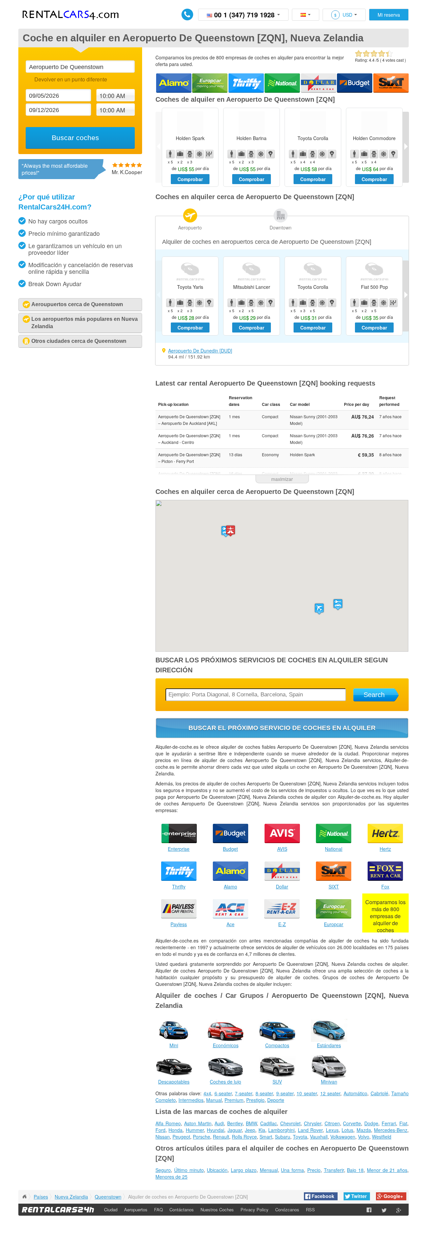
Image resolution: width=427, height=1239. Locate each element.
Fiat (403, 1123)
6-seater (223, 1093)
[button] (319, 609)
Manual (214, 1100)
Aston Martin (197, 1123)
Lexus (332, 1130)
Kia (262, 1130)
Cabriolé (379, 1093)
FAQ (158, 1209)
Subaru (282, 1136)
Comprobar (190, 179)
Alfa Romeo (168, 1123)
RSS (310, 1209)
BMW (251, 1123)
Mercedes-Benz (390, 1130)
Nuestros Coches (217, 1209)
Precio (314, 1170)
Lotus (347, 1130)
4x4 (207, 1093)
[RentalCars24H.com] (24, 1196)
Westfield (381, 1136)
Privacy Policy (255, 1209)
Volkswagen (342, 1136)
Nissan (162, 1136)
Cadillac (268, 1123)
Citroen (332, 1123)
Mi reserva (389, 14)
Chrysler (312, 1123)
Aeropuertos (135, 1209)
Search (374, 694)
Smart (266, 1136)
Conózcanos (287, 1209)
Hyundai (215, 1130)
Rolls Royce (244, 1136)
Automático (355, 1093)
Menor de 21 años (387, 1170)
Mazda (364, 1130)
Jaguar (235, 1130)
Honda (175, 1130)
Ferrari (389, 1123)
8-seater (264, 1093)
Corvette (352, 1123)
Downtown (281, 227)
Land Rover (310, 1130)
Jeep (250, 1130)
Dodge (371, 1123)
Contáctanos (181, 1209)
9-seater (285, 1093)
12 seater (330, 1093)
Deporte (275, 1100)
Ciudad (110, 1209)
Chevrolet (290, 1123)
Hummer (195, 1130)
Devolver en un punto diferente (70, 79)
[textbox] (80, 66)
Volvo (363, 1136)
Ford (160, 1130)
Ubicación (217, 1170)
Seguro (163, 1170)
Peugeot (181, 1136)
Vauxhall (319, 1136)
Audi (219, 1123)
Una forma (292, 1170)
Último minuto (189, 1170)
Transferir (334, 1170)
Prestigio (255, 1100)
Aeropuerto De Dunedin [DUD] (200, 350)
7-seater (243, 1093)
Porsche (201, 1136)
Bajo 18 (355, 1170)
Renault (221, 1136)
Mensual (269, 1170)
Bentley (235, 1123)
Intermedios (190, 1100)
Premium (234, 1100)
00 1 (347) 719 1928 (244, 14)
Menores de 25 (171, 1176)
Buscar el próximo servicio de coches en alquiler (282, 727)
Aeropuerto (190, 227)
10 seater (307, 1093)
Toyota (300, 1136)
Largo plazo (244, 1170)
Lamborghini (281, 1130)
